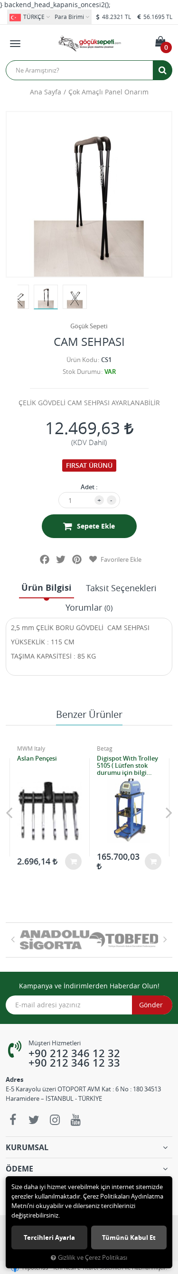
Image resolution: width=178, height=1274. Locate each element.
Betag (104, 748)
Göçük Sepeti (89, 326)
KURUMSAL (27, 1147)
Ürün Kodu (81, 359)
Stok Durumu (82, 371)
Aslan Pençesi (37, 759)
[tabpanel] (45, 297)
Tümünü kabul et (129, 1237)
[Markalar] (54, 940)
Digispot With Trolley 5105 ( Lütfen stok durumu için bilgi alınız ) (127, 765)
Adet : (89, 487)
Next (169, 812)
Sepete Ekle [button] (96, 525)
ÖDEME (19, 1168)
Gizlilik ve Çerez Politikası (92, 1258)
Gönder (151, 1004)
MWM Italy (31, 748)
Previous (9, 812)
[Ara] (162, 70)
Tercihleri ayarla (49, 1237)
